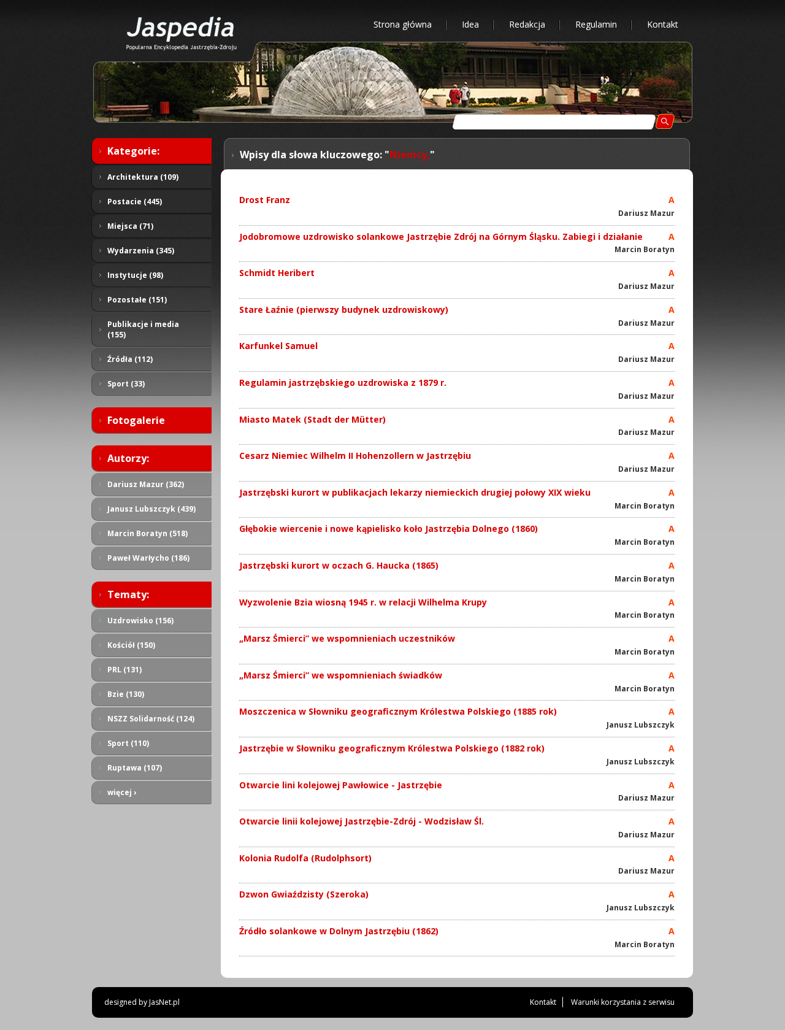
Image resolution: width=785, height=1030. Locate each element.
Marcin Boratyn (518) (147, 533)
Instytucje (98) (135, 275)
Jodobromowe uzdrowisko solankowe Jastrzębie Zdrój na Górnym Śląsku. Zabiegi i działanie (441, 236)
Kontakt (662, 24)
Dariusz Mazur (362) (145, 484)
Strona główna (402, 24)
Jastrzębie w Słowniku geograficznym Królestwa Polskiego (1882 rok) (392, 748)
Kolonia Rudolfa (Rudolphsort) (305, 858)
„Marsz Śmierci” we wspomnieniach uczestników (347, 638)
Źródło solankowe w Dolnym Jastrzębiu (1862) (338, 931)
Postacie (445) (134, 201)
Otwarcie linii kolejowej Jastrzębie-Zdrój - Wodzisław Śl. (361, 821)
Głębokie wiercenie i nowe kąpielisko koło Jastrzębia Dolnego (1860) (388, 528)
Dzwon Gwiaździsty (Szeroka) (304, 894)
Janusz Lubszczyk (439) (151, 509)
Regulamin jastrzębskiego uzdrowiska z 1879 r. (342, 382)
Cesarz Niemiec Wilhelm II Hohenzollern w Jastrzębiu (355, 455)
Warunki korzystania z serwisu (623, 1002)
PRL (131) (124, 669)
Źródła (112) (130, 359)
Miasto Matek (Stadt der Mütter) (312, 419)
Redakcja (527, 24)
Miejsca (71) (130, 226)
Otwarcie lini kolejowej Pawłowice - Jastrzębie (340, 785)
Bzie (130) (125, 694)
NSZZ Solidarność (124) (150, 718)
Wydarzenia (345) (140, 250)
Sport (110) (128, 743)
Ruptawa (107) (134, 768)
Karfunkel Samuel (278, 346)
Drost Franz (264, 200)
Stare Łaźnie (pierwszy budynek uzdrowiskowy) (343, 309)
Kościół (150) (131, 645)
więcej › (121, 792)
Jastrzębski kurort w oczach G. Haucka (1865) (338, 565)
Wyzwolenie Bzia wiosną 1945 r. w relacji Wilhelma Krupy (363, 602)
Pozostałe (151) (137, 299)
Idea (470, 24)
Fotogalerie (136, 420)
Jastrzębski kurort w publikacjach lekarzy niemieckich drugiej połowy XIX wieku (415, 492)
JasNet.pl (164, 1002)
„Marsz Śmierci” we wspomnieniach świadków (340, 675)
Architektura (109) (142, 177)
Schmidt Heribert (277, 273)
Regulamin (596, 24)
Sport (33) (126, 384)
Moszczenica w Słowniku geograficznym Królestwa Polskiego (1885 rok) (398, 711)
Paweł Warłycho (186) (148, 558)
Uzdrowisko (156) (140, 620)
